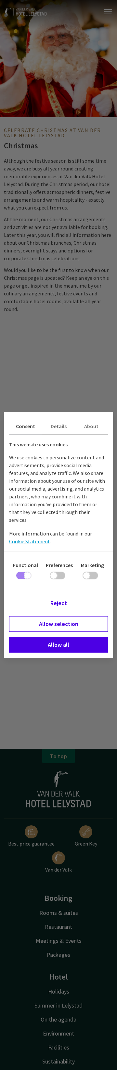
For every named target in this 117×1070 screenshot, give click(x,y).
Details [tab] (59, 426)
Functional (25, 565)
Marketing (92, 565)
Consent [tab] (25, 426)
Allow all (58, 644)
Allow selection (58, 624)
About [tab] (91, 426)
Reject (58, 603)
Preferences (59, 565)
